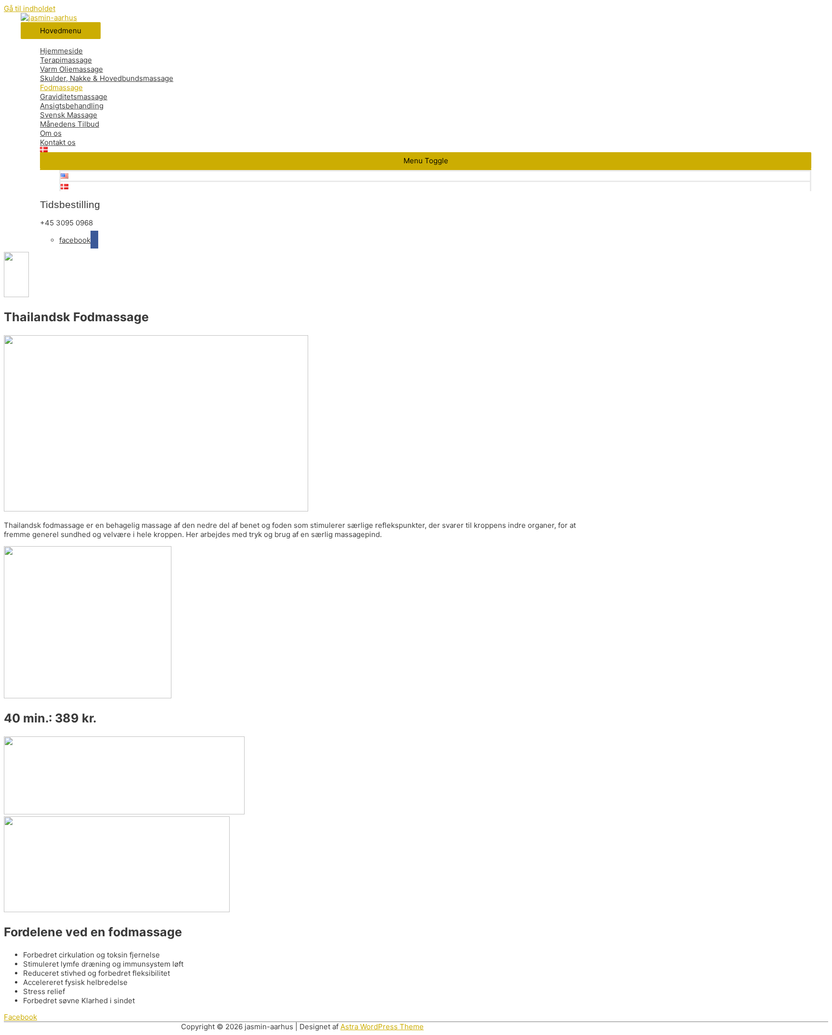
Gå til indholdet (29, 8)
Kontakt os (58, 142)
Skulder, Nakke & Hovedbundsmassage (106, 78)
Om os (51, 133)
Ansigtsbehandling (72, 105)
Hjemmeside (61, 50)
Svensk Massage (68, 114)
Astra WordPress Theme (382, 1026)
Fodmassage (61, 87)
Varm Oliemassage (71, 69)
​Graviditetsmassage (73, 96)
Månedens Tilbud (69, 124)
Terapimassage (66, 60)
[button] (425, 160)
